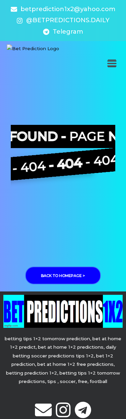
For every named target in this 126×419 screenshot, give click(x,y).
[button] (111, 63)
